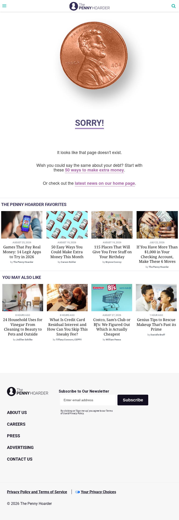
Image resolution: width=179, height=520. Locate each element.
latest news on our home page (105, 183)
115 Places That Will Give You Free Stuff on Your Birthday (112, 251)
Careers (16, 424)
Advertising (20, 447)
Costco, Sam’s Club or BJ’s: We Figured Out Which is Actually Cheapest (112, 327)
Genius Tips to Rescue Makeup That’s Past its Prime (156, 324)
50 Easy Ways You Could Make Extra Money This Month (66, 251)
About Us (17, 412)
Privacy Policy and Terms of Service (37, 492)
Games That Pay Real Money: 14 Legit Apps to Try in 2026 (22, 251)
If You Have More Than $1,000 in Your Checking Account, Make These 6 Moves (157, 254)
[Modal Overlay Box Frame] (105, 402)
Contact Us (19, 459)
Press (13, 435)
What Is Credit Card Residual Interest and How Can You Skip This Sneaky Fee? (67, 327)
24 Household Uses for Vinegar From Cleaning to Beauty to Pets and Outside (22, 327)
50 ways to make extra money (94, 170)
